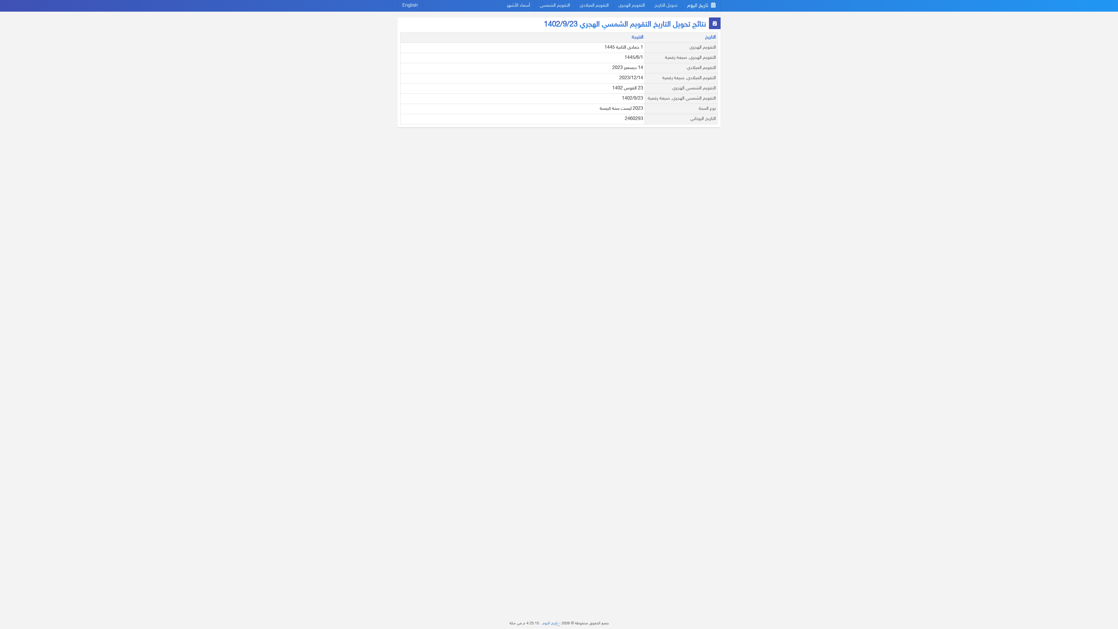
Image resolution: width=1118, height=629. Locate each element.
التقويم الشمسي (555, 5)
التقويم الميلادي (594, 5)
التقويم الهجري (631, 5)
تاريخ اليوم (698, 6)
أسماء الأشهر (518, 5)
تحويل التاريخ (665, 5)
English (410, 5)
